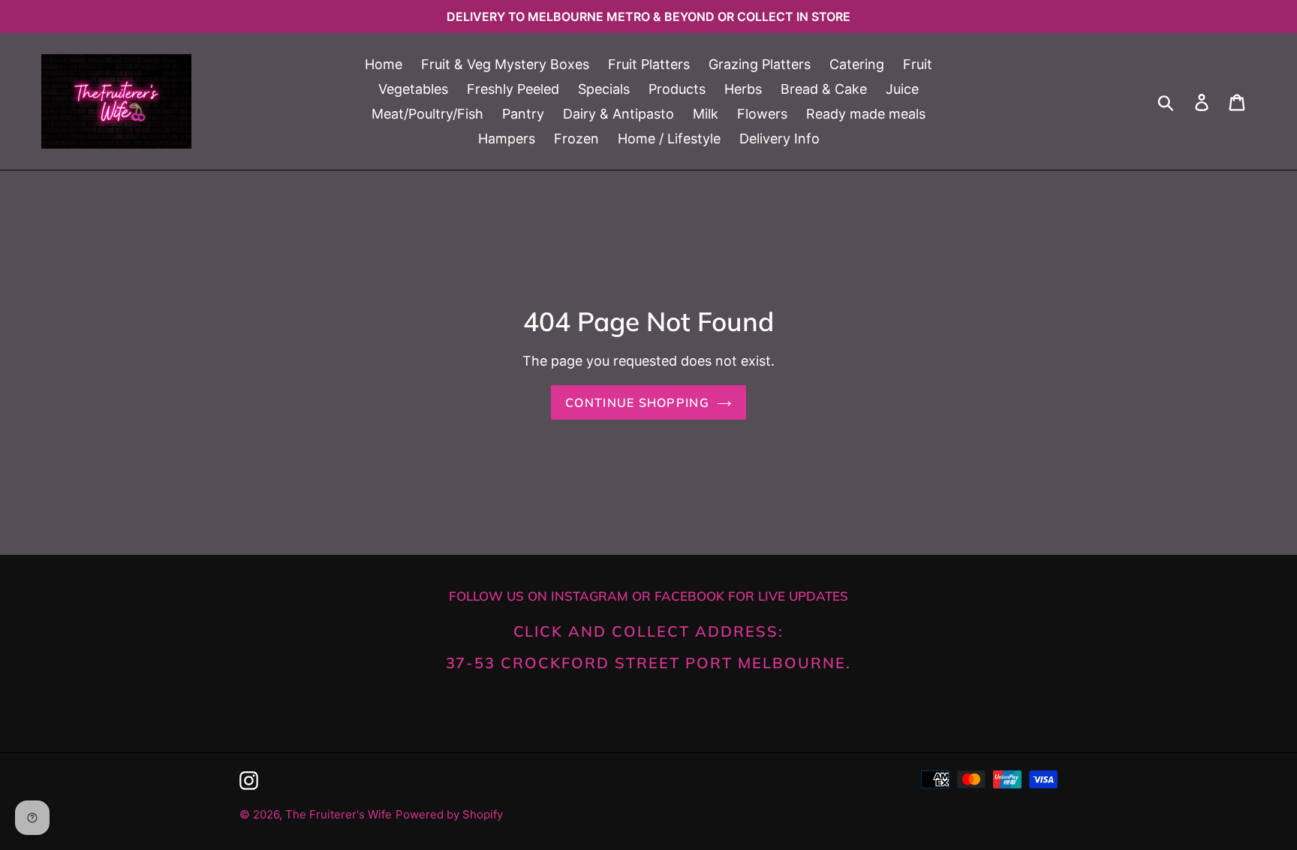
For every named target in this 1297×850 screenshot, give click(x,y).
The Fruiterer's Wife (338, 814)
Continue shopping (637, 402)
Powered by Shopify (449, 814)
